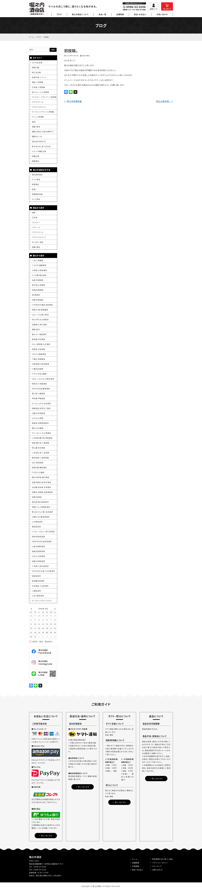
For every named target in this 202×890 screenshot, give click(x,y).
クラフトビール (37, 102)
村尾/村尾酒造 (37, 300)
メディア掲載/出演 (39, 151)
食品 (34, 122)
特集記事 (35, 156)
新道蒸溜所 (36, 576)
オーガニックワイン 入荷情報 (43, 112)
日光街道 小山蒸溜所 (40, 586)
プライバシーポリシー (160, 862)
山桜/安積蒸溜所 (38, 546)
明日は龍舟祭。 (164, 101)
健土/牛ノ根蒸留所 (39, 334)
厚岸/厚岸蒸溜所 (38, 536)
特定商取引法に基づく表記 (162, 859)
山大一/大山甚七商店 (40, 314)
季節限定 (35, 184)
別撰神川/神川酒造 (39, 324)
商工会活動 (36, 72)
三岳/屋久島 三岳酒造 (40, 452)
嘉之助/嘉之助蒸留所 (40, 502)
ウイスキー (36, 222)
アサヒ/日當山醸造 (39, 374)
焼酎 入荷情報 (37, 82)
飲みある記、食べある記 (41, 146)
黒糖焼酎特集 (37, 194)
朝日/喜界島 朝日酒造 (40, 477)
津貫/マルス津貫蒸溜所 (41, 507)
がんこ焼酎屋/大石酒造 (41, 344)
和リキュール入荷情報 (40, 92)
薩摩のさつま (37, 136)
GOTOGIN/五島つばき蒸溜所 (43, 571)
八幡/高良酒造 (37, 369)
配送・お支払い (140, 14)
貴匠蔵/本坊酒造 (38, 339)
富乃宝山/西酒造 (38, 285)
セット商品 (36, 199)
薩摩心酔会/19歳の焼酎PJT (43, 131)
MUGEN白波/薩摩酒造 (41, 388)
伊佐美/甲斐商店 (38, 398)
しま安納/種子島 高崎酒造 (42, 438)
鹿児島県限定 (37, 174)
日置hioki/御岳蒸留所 (41, 517)
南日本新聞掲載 (73, 101)
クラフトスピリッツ (39, 107)
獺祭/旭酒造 (37, 497)
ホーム (134, 859)
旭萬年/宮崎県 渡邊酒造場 (42, 492)
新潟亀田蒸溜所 (38, 581)
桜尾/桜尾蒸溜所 (38, 551)
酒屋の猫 (35, 67)
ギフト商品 (36, 179)
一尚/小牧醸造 (37, 260)
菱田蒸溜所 (36, 526)
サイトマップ (157, 866)
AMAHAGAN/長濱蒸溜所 (42, 541)
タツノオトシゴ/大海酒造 (41, 433)
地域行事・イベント (39, 77)
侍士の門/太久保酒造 (40, 319)
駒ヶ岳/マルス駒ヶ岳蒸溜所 (42, 512)
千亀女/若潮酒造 (38, 359)
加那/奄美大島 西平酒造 (41, 482)
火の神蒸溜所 (37, 522)
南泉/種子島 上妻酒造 (40, 443)
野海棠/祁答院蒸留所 (40, 423)
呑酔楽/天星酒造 (38, 349)
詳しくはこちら (46, 835)
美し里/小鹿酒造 (38, 393)
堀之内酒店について (80, 14)
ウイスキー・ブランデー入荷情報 (44, 97)
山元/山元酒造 (37, 418)
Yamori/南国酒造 (39, 354)
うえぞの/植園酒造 (39, 265)
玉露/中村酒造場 (38, 413)
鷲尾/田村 (36, 329)
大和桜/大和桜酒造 (39, 270)
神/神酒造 (36, 295)
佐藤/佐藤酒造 (37, 290)
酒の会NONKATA (39, 141)
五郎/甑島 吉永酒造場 (40, 364)
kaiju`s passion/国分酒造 (43, 379)
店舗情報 (120, 14)
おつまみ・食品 (37, 242)
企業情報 (135, 866)
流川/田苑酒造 (37, 462)
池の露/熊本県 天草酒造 (41, 487)
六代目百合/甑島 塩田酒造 (42, 305)
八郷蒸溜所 (36, 591)
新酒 (34, 189)
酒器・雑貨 (36, 126)
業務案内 (35, 161)
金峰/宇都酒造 (37, 280)
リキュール (36, 227)
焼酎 (34, 212)
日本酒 (34, 217)
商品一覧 (102, 14)
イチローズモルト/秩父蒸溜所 (43, 531)
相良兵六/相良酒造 (39, 383)
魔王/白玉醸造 (37, 428)
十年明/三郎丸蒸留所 (40, 566)
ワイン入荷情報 (38, 117)
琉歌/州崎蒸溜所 (38, 561)
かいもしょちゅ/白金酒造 (41, 403)
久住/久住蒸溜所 (38, 556)
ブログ (59, 14)
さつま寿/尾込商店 (39, 275)
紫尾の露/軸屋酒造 (39, 467)
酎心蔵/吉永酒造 (38, 448)
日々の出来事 (37, 62)
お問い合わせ (162, 14)
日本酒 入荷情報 (38, 87)
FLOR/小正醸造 (38, 472)
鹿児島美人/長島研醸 (40, 457)
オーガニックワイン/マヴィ (42, 600)
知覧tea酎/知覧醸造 (40, 309)
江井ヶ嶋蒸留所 (38, 596)
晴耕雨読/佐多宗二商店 (41, 408)
